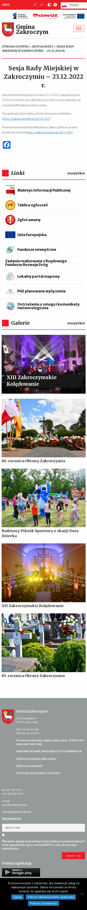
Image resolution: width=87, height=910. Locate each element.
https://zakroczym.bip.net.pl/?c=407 (49, 132)
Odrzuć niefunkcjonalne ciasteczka (51, 897)
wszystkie (76, 173)
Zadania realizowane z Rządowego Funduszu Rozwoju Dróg (36, 263)
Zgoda (17, 897)
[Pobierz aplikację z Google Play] (21, 872)
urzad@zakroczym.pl (14, 804)
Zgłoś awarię (29, 219)
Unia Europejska (32, 234)
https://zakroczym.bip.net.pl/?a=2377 (26, 119)
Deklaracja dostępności (29, 765)
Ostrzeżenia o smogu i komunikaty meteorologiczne (48, 306)
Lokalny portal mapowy (38, 276)
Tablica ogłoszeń (32, 205)
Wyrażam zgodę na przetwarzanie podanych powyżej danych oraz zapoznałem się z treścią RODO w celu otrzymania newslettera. (43, 844)
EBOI (6, 4)
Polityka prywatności (43, 903)
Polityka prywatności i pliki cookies (36, 758)
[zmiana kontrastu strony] (48, 4)
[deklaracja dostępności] (54, 5)
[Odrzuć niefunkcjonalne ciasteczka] (82, 894)
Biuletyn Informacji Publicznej (43, 190)
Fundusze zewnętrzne (36, 249)
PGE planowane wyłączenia (41, 291)
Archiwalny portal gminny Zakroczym (38, 772)
